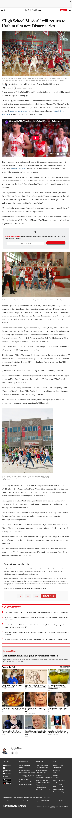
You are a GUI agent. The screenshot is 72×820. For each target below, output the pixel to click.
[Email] (12, 752)
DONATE (63, 10)
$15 (20, 596)
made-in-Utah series (18, 168)
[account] (70, 10)
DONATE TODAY (48, 596)
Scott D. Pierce (13, 84)
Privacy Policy (41, 245)
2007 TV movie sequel (19, 110)
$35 (36, 596)
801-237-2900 (45, 797)
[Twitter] (16, 752)
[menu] (2, 10)
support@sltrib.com (29, 797)
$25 (28, 596)
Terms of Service (49, 245)
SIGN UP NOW (55, 242)
